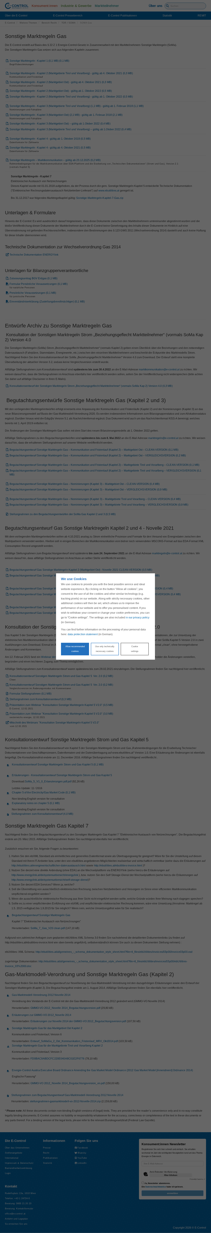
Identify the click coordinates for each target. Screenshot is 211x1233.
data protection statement (83, 634)
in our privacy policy (137, 617)
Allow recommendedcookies (75, 648)
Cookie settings (134, 648)
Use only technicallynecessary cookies (104, 648)
